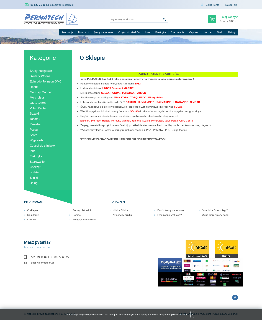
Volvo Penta (38, 108)
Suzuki (34, 113)
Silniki (220, 32)
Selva (33, 135)
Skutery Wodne (40, 76)
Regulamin (33, 214)
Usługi (231, 32)
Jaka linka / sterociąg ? (215, 210)
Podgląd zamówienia (84, 219)
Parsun (34, 129)
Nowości (83, 32)
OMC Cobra (38, 103)
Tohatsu (35, 119)
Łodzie (208, 32)
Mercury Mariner (41, 92)
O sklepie (32, 210)
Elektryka (160, 32)
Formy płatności (82, 210)
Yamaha (35, 124)
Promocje (67, 32)
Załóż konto (212, 4)
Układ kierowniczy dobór (215, 214)
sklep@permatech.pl (61, 4)
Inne (147, 32)
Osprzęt (194, 32)
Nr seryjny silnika (122, 214)
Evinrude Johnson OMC (45, 81)
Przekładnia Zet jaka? (169, 214)
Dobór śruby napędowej (170, 210)
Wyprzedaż (37, 140)
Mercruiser (37, 97)
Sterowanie (177, 32)
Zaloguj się (231, 4)
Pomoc (77, 214)
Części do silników (129, 32)
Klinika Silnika (120, 210)
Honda (34, 87)
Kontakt (31, 219)
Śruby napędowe (103, 32)
